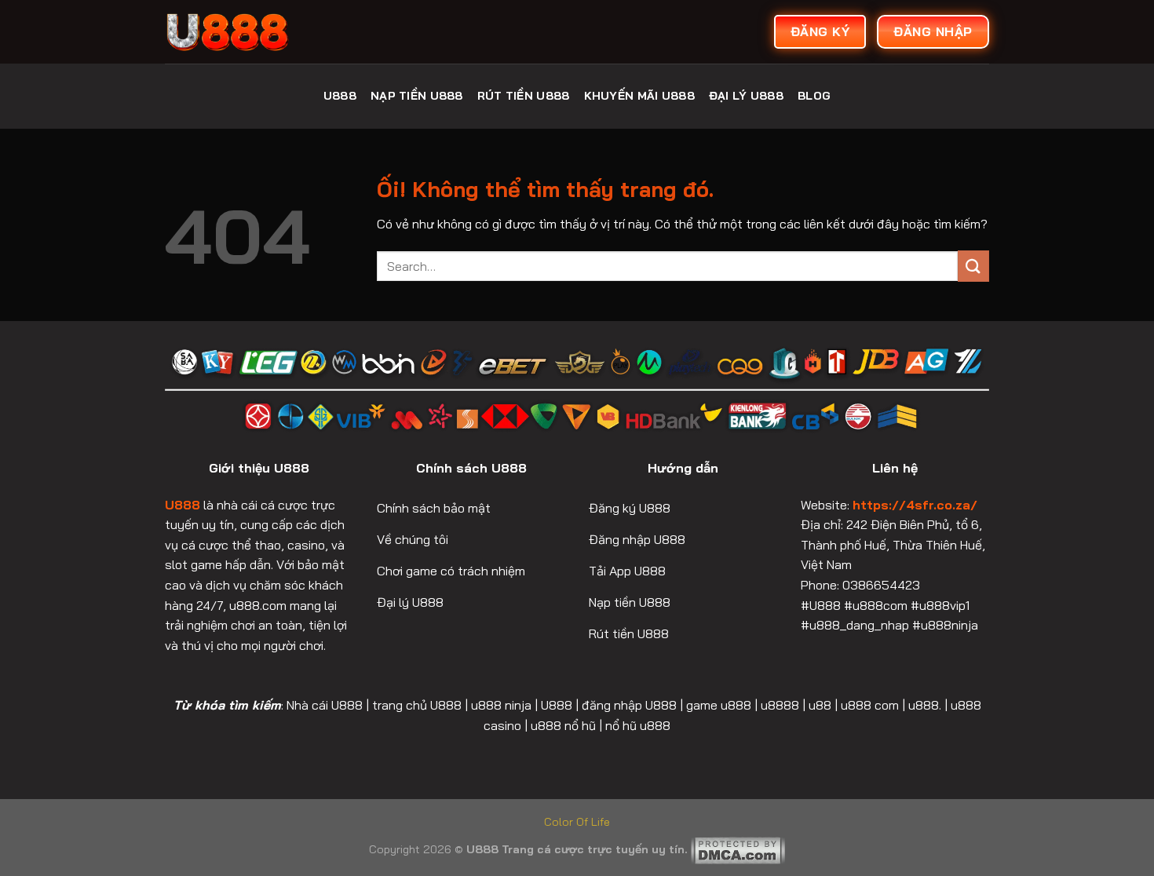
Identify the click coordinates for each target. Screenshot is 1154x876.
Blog (814, 96)
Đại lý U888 (746, 96)
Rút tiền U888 (523, 96)
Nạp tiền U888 (417, 96)
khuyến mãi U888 (639, 96)
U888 (339, 96)
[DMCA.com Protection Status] (738, 849)
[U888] (282, 32)
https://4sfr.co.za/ (915, 505)
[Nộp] (973, 265)
